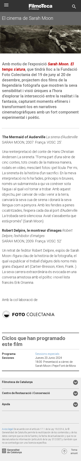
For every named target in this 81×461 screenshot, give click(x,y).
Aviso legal (7, 429)
